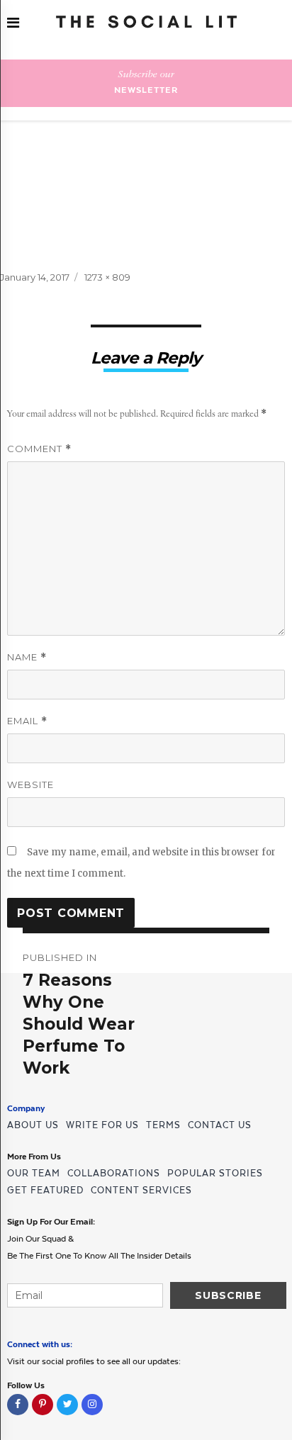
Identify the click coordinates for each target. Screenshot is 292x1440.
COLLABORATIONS (113, 1173)
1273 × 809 (107, 277)
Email (27, 721)
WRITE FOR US (102, 1125)
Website (30, 784)
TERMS (163, 1125)
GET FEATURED (45, 1190)
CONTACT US (220, 1125)
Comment (39, 449)
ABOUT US (33, 1125)
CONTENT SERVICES (141, 1190)
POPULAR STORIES (215, 1173)
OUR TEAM (33, 1173)
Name (27, 657)
